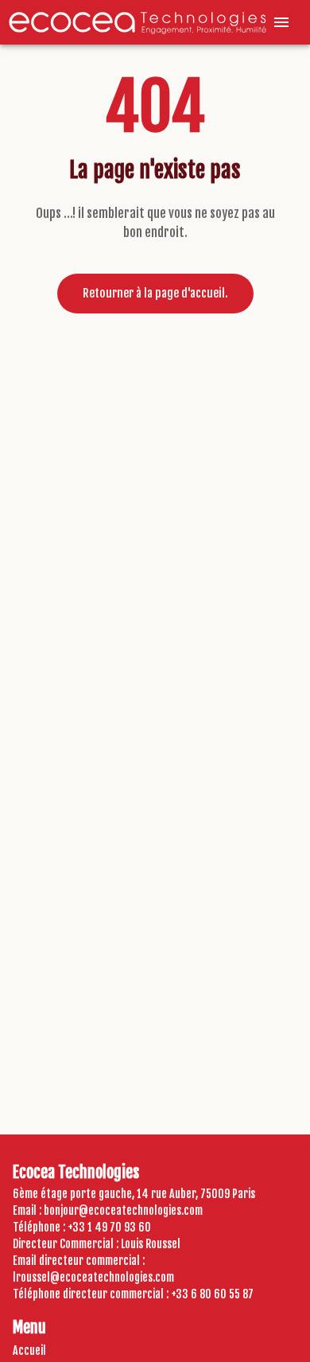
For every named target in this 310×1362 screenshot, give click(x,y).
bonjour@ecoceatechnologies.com (123, 1210)
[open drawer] (281, 22)
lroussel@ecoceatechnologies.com (93, 1277)
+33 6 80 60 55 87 (212, 1294)
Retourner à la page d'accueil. (155, 293)
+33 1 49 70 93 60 (109, 1227)
